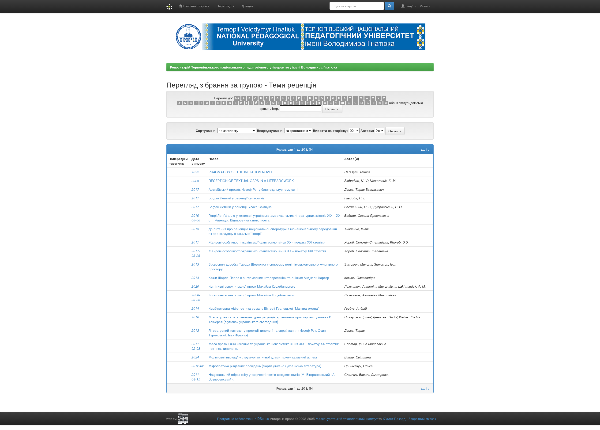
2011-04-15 (195, 376)
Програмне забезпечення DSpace (243, 418)
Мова (424, 6)
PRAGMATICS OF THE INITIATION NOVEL (241, 172)
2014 (195, 277)
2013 (195, 264)
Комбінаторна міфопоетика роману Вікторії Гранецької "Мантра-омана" (264, 308)
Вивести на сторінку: (330, 130)
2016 (195, 317)
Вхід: (409, 6)
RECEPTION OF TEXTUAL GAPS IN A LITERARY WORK (251, 180)
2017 (195, 189)
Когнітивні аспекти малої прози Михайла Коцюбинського (252, 286)
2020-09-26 (195, 297)
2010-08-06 (195, 217)
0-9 (237, 98)
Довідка (247, 6)
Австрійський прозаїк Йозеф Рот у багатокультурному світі (253, 189)
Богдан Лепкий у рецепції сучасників (236, 198)
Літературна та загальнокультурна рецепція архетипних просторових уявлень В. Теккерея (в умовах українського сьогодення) (270, 319)
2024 (195, 357)
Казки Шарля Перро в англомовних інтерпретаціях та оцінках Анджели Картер (269, 277)
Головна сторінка (196, 6)
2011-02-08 (195, 346)
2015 (195, 228)
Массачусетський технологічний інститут (347, 418)
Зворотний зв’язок (422, 418)
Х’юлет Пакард (394, 418)
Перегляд (224, 6)
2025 (195, 180)
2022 (195, 172)
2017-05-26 (195, 253)
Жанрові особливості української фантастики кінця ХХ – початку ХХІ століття (267, 250)
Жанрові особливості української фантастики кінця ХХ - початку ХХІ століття (267, 242)
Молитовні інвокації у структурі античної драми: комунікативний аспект (263, 357)
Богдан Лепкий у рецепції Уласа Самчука (240, 206)
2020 (195, 286)
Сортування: (206, 130)
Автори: (367, 130)
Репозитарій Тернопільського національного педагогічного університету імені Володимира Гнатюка (253, 67)
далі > (425, 149)
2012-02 (197, 365)
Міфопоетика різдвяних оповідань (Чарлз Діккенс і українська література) (265, 365)
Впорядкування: (270, 130)
